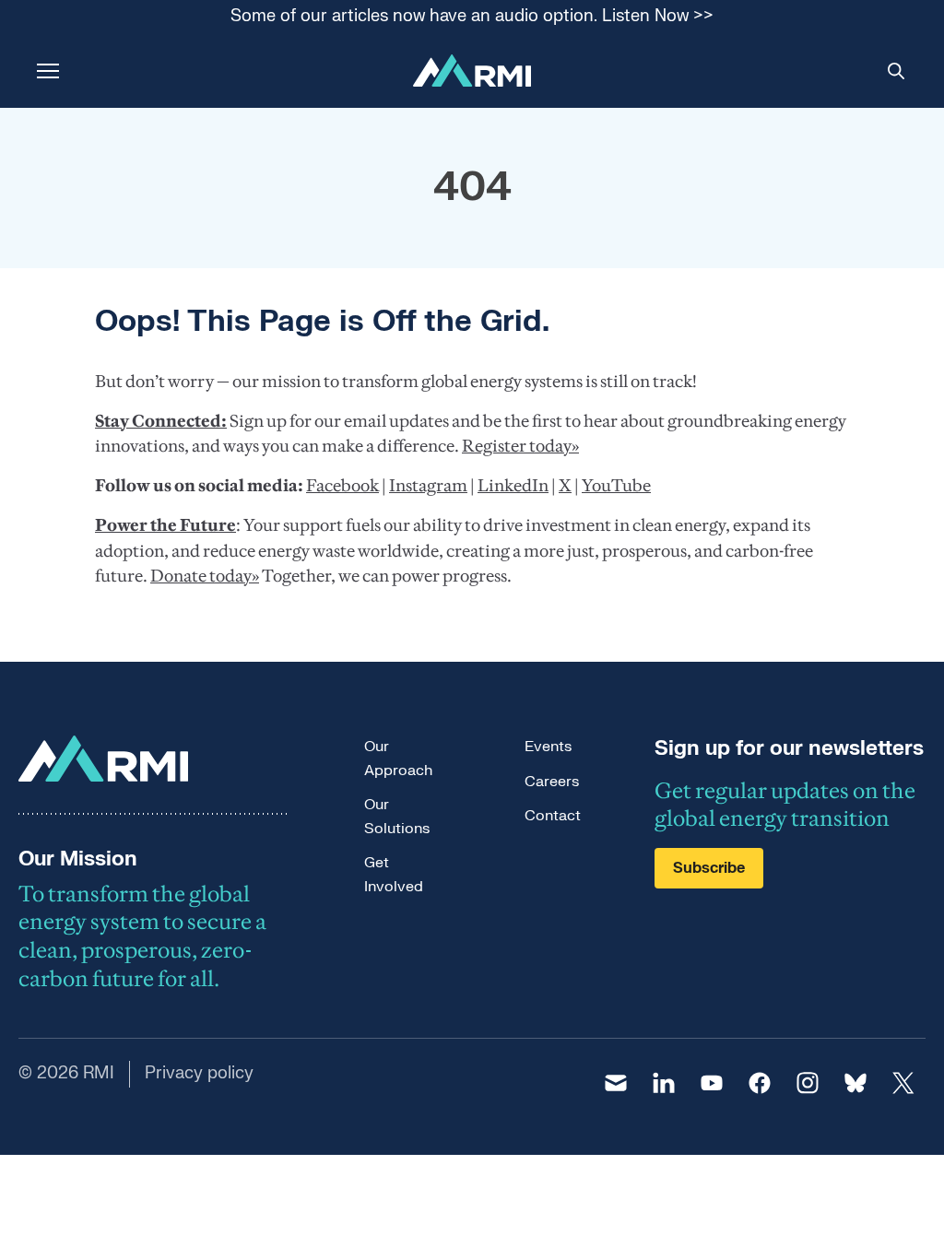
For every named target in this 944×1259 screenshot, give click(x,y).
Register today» (520, 445)
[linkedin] (664, 1083)
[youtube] (712, 1083)
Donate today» (204, 575)
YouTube (616, 485)
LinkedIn (513, 485)
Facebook (342, 485)
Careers (552, 781)
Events (548, 746)
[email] (616, 1083)
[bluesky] (855, 1083)
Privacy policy (199, 1073)
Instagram (428, 485)
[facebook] (760, 1083)
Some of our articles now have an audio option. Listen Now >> (472, 17)
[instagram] (807, 1083)
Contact (553, 815)
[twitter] (903, 1083)
